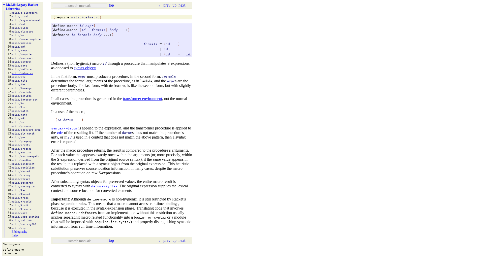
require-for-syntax (112, 222)
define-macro (65, 26)
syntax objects (85, 68)
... (78, 120)
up (174, 5)
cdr (60, 133)
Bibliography (19, 231)
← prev (164, 5)
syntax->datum (64, 128)
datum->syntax (104, 186)
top (111, 5)
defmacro (61, 35)
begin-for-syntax (150, 217)
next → (184, 5)
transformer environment (142, 98)
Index (15, 235)
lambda (146, 81)
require (62, 17)
